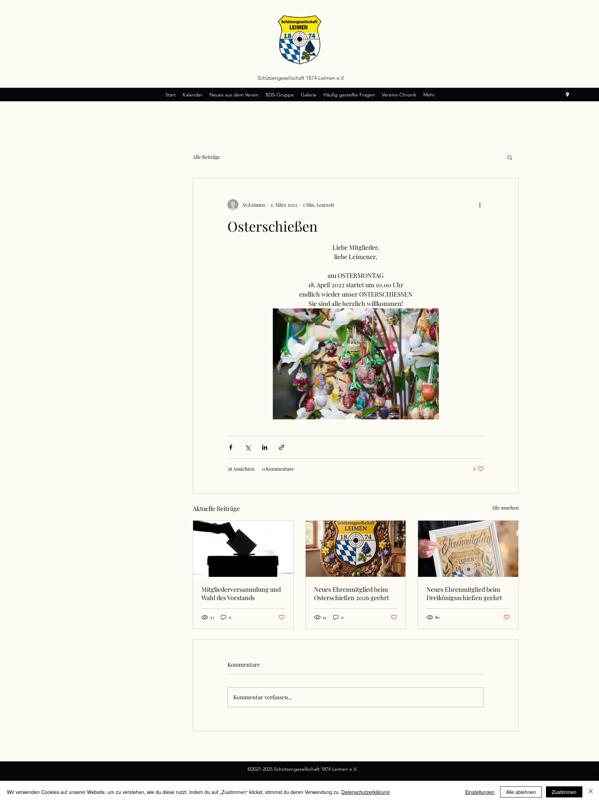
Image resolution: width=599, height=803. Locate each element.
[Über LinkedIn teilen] (264, 447)
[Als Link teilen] (281, 447)
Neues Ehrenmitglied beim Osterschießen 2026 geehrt (351, 593)
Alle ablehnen (521, 791)
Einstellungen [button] (480, 791)
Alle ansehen (505, 507)
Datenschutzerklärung (365, 791)
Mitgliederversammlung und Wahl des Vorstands (241, 593)
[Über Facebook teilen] (230, 447)
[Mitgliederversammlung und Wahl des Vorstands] (243, 549)
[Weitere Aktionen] (480, 204)
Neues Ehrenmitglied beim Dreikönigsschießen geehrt (464, 593)
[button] (509, 157)
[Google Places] (567, 94)
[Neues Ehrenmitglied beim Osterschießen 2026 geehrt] (356, 549)
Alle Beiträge (206, 157)
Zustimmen (564, 791)
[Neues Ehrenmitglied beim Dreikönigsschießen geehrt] (468, 549)
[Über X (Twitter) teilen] (247, 447)
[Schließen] (591, 791)
